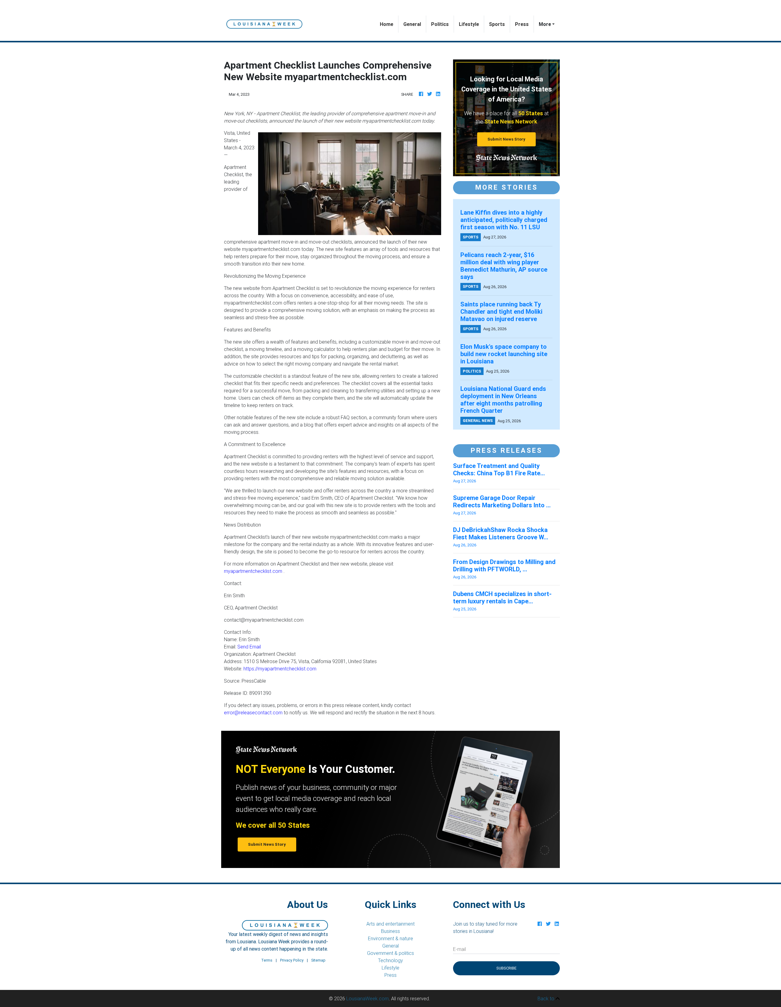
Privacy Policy (292, 960)
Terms (266, 960)
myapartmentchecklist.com (253, 571)
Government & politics (390, 953)
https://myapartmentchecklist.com (279, 669)
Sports (497, 24)
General (412, 24)
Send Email (249, 647)
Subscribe (506, 968)
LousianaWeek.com (367, 998)
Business (390, 931)
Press (522, 24)
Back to (547, 998)
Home (389, 24)
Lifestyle (469, 24)
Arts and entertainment (390, 924)
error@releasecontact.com (253, 712)
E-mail (459, 949)
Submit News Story (506, 139)
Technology (390, 960)
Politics (440, 24)
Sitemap (318, 960)
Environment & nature (390, 938)
